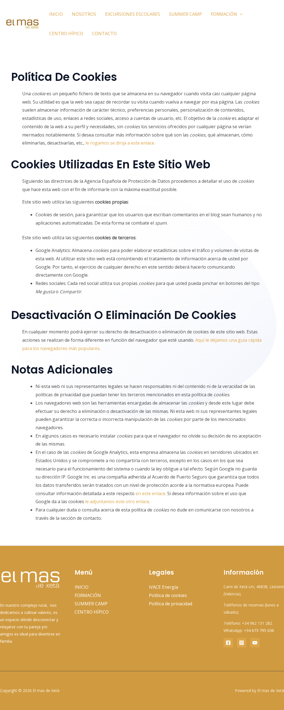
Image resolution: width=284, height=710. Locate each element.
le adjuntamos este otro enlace (117, 501)
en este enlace (150, 493)
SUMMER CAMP (185, 14)
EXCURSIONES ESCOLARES (132, 14)
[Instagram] (241, 642)
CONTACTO (104, 33)
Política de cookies (168, 595)
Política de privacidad (170, 604)
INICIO (56, 14)
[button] (240, 14)
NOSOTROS (84, 14)
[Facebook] (228, 642)
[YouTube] (255, 642)
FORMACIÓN (224, 14)
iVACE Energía (163, 587)
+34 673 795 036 (259, 630)
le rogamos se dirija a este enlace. (120, 143)
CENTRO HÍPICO (66, 33)
